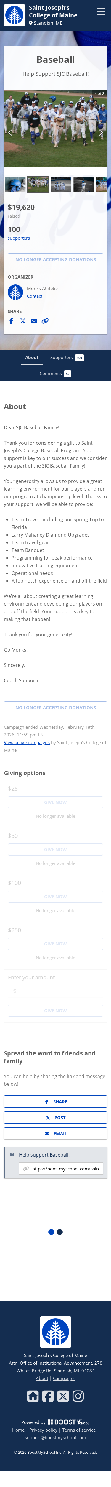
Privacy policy (43, 1430)
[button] (55, 128)
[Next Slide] (100, 132)
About (42, 1378)
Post (60, 1118)
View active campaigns (27, 742)
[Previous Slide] (10, 132)
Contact (34, 296)
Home (18, 1430)
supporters (19, 238)
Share (60, 1102)
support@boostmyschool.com (55, 1437)
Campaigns (64, 1378)
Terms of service (79, 1430)
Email (60, 1133)
